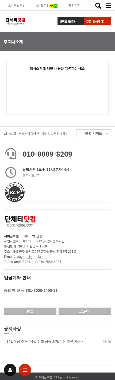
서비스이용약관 (28, 133)
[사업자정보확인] (54, 241)
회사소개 (10, 133)
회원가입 (19, 5)
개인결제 (74, 5)
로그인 (45, 5)
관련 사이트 (93, 133)
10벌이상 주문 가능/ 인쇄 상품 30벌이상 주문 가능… (45, 341)
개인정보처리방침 (53, 133)
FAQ (30, 311)
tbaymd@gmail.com (31, 256)
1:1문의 (84, 311)
